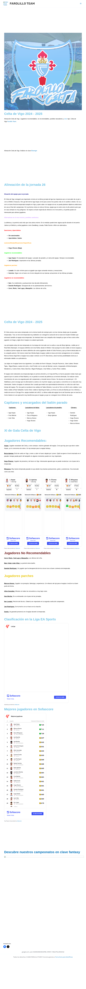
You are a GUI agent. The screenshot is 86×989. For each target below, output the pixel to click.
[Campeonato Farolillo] (44, 898)
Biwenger (34, 150)
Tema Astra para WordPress (64, 957)
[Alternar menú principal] (81, 3)
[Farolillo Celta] (43, 71)
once (65, 119)
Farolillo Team (11, 121)
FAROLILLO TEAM (22, 3)
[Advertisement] (43, 19)
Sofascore (17, 548)
